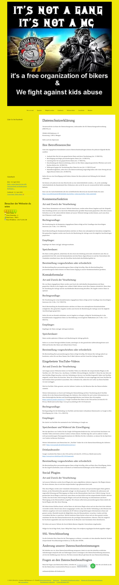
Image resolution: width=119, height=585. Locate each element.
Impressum (56, 580)
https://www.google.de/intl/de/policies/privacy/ (61, 445)
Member (90, 110)
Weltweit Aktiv (71, 110)
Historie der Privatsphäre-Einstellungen (91, 580)
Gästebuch (60, 110)
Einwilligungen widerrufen (47, 582)
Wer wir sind (30, 110)
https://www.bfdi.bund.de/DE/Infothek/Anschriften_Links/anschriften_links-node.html (69, 194)
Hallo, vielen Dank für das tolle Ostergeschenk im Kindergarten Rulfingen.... (17, 186)
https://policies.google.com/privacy (54, 399)
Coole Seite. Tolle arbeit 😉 (15, 194)
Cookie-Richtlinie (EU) (63, 582)
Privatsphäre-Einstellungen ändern (70, 580)
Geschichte (81, 110)
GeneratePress (24, 582)
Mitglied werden (49, 110)
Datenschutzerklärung (45, 580)
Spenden (39, 110)
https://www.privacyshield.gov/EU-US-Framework (58, 456)
